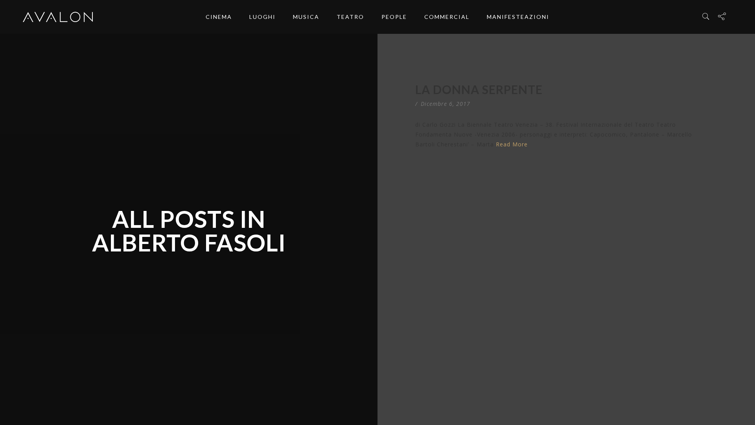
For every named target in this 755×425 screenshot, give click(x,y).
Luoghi (262, 16)
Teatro (350, 16)
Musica (306, 16)
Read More (512, 144)
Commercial (447, 16)
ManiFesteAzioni (518, 16)
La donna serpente (479, 89)
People (394, 16)
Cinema (219, 16)
